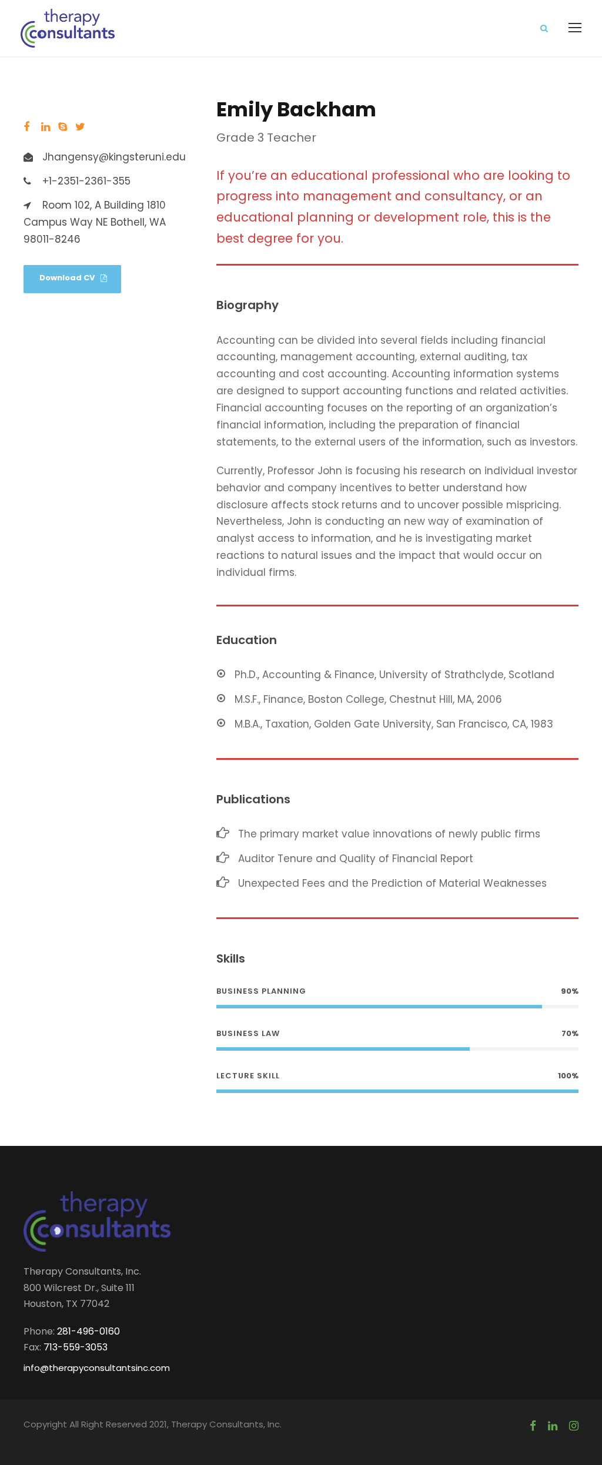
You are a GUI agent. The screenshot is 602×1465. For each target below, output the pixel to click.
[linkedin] (45, 127)
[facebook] (26, 127)
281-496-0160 (88, 1331)
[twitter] (80, 127)
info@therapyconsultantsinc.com (97, 1368)
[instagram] (573, 1426)
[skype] (62, 127)
